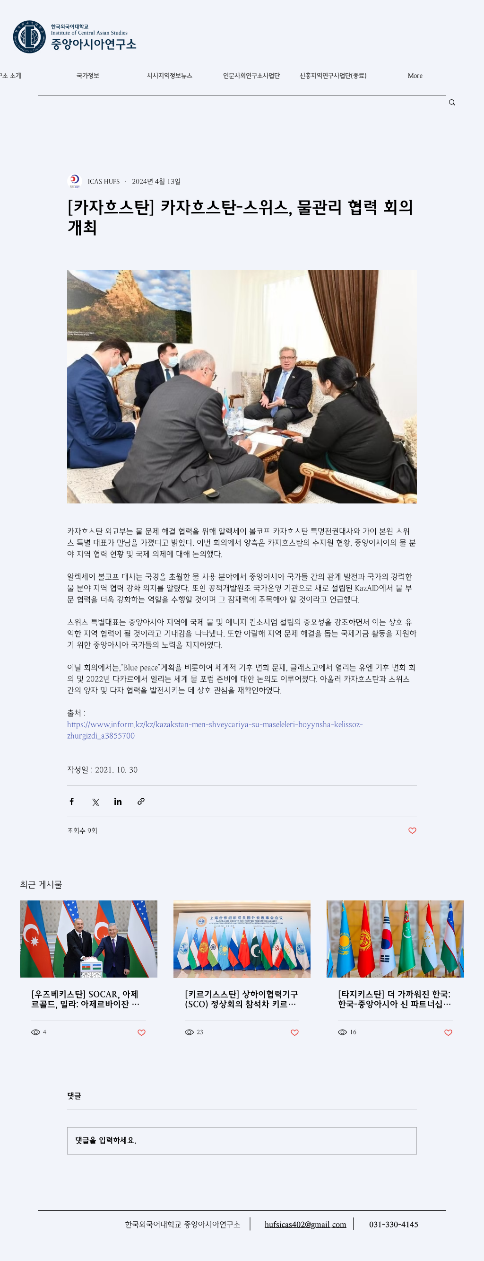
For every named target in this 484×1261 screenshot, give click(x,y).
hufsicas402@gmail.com (305, 1224)
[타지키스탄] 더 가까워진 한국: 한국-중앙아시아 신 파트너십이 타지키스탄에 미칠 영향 (394, 999)
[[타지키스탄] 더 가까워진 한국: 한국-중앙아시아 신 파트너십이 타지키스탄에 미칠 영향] (395, 939)
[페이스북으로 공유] (71, 801)
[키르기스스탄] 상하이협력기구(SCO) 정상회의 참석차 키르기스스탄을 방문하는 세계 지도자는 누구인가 (241, 999)
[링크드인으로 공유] (117, 801)
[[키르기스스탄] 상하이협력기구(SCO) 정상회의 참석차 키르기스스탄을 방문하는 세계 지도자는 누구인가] (242, 939)
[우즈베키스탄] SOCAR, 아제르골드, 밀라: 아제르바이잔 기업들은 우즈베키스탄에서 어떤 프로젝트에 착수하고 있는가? (85, 999)
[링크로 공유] (141, 801)
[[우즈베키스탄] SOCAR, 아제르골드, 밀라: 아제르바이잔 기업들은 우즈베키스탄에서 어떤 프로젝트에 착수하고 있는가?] (88, 939)
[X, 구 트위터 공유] (94, 801)
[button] (88, 76)
